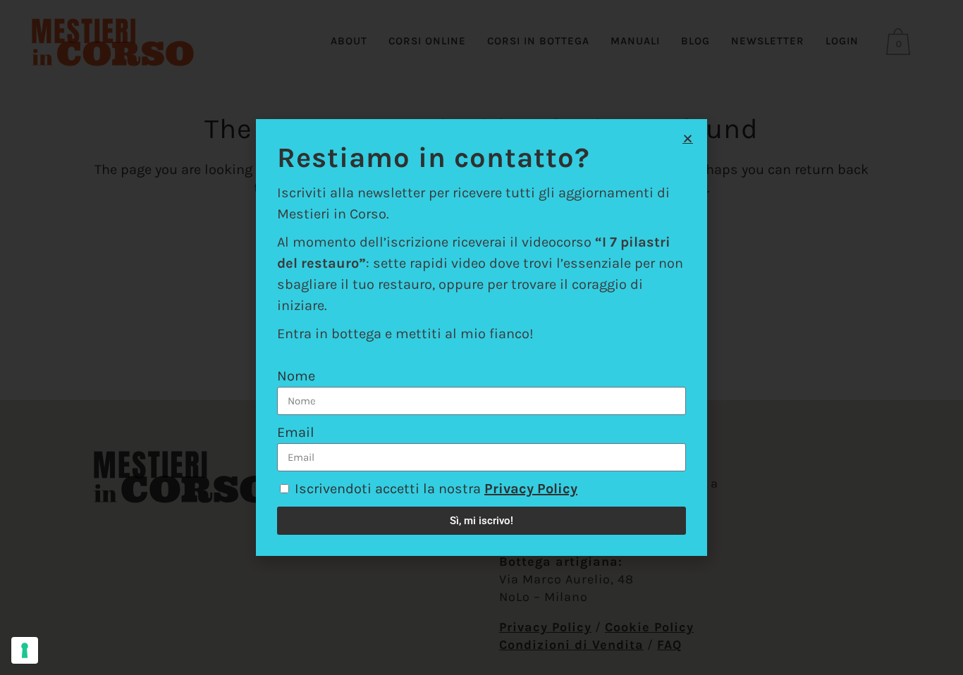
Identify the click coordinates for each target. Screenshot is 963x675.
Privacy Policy (530, 489)
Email (295, 432)
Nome (296, 376)
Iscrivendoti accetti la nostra (436, 489)
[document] (481, 337)
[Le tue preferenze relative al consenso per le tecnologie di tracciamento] (24, 650)
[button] (687, 138)
